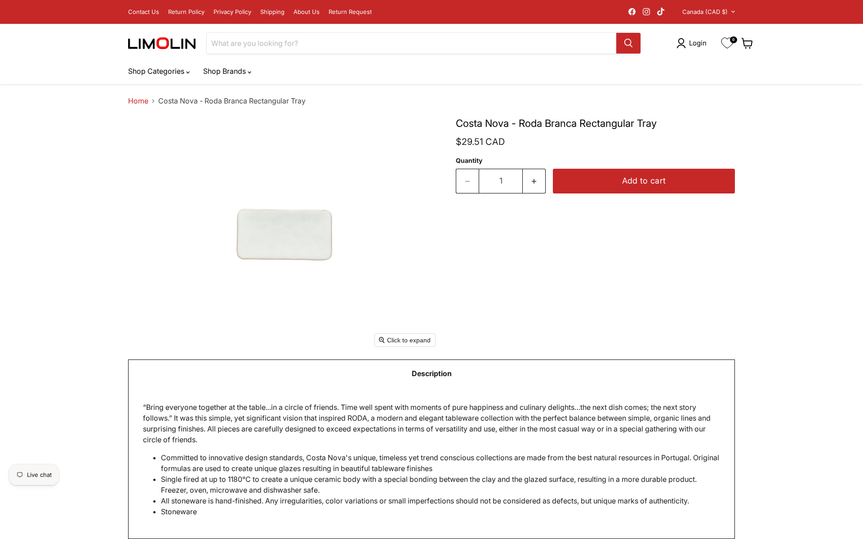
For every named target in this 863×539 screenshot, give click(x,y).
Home (138, 101)
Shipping (272, 12)
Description (432, 373)
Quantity (469, 160)
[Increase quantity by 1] (534, 181)
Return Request (350, 12)
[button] (693, 43)
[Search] (628, 43)
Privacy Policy (232, 12)
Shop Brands (225, 71)
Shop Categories (157, 71)
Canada (705, 11)
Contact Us (143, 12)
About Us (307, 12)
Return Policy (186, 12)
